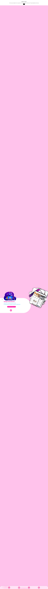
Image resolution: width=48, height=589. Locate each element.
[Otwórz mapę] (39, 587)
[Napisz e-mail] (19, 587)
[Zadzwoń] (9, 587)
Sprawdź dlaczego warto (11, 306)
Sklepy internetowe (9, 301)
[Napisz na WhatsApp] (29, 587)
